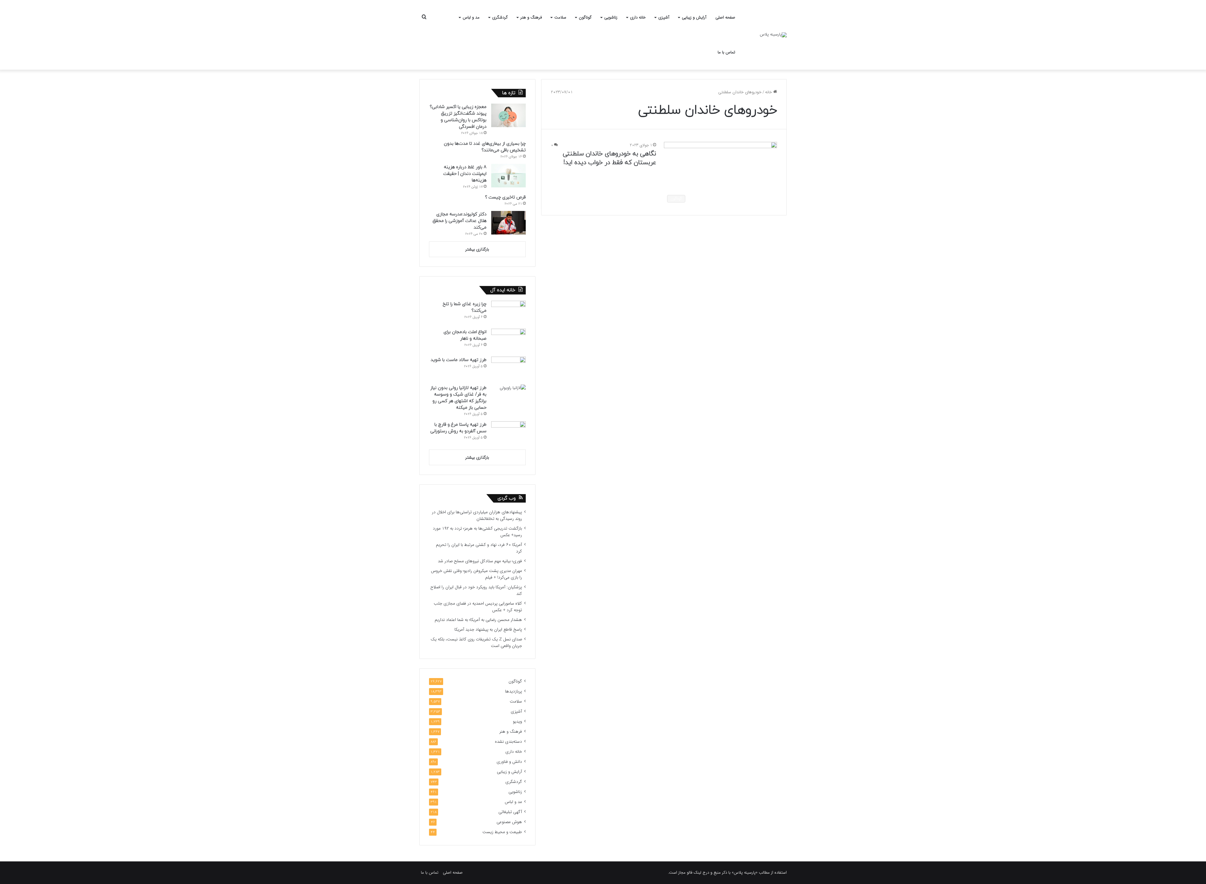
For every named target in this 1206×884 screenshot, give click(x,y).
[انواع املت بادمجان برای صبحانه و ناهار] (508, 340)
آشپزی (663, 17)
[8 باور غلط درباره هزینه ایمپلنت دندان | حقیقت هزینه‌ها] (508, 175)
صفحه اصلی (725, 17)
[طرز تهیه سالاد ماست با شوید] (508, 368)
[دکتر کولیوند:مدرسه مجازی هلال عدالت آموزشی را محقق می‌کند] (508, 222)
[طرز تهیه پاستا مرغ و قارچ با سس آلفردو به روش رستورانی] (508, 433)
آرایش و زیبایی (694, 17)
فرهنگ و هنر (531, 17)
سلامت (560, 17)
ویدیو (517, 721)
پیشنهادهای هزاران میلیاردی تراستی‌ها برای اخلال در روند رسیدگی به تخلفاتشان (477, 515)
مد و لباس (471, 17)
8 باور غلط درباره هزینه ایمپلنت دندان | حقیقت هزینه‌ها (464, 173)
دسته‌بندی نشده (508, 741)
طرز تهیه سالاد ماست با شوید (458, 360)
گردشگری (500, 17)
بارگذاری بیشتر (477, 249)
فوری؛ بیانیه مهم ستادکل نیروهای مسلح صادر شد (480, 561)
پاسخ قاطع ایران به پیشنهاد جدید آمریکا (488, 629)
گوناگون (585, 17)
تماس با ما (726, 52)
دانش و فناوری (509, 761)
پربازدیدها (513, 691)
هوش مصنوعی (509, 822)
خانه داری (638, 17)
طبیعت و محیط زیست (502, 832)
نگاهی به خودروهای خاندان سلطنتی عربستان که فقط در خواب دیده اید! (609, 158)
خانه (769, 92)
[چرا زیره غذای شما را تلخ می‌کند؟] (508, 312)
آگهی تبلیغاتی (510, 812)
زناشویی (610, 17)
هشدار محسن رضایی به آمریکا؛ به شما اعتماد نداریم (478, 620)
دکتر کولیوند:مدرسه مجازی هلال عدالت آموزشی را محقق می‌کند (459, 220)
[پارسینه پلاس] (773, 34)
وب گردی (506, 498)
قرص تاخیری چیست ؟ (505, 197)
